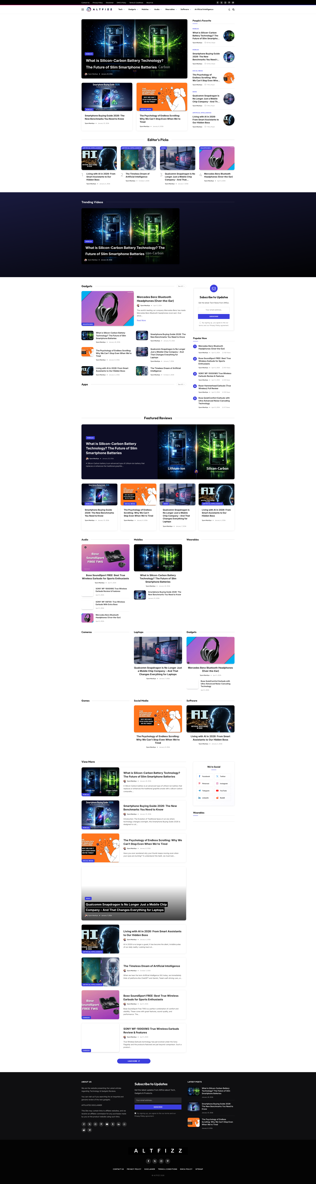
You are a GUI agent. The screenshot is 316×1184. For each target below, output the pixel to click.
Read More (141, 320)
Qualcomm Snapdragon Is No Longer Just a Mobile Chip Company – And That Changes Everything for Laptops (206, 98)
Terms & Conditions (136, 3)
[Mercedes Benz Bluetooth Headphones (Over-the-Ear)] (217, 158)
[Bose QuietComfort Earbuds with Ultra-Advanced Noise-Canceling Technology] (192, 684)
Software (185, 9)
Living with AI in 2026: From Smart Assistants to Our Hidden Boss (206, 119)
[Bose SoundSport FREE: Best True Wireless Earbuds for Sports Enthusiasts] (105, 557)
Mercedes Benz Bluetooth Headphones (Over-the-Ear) (218, 175)
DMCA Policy (121, 3)
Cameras (86, 632)
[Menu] (82, 9)
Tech (120, 9)
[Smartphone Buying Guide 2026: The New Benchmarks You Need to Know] (107, 97)
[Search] (233, 9)
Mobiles (145, 9)
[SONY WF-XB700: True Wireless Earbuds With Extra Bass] (87, 605)
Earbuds (86, 1017)
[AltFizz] (99, 9)
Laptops (138, 632)
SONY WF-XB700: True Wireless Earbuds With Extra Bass (110, 603)
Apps (84, 384)
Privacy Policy (98, 3)
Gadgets (132, 9)
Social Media (146, 109)
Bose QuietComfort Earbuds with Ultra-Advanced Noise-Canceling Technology (214, 401)
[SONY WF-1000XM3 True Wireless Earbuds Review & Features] (87, 591)
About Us (149, 3)
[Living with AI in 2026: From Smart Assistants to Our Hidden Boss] (229, 120)
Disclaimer (110, 3)
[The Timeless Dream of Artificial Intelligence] (138, 158)
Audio (156, 9)
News (195, 92)
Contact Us (85, 3)
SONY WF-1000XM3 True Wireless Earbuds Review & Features (214, 374)
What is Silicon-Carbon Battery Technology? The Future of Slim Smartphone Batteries (206, 35)
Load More (133, 1061)
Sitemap (199, 1169)
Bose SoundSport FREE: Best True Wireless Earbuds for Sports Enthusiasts (214, 361)
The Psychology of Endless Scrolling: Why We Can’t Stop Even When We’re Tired (160, 118)
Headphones (205, 148)
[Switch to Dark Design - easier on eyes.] (229, 9)
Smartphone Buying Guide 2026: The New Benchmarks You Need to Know (105, 117)
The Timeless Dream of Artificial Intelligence (137, 175)
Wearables (170, 9)
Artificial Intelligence (204, 9)
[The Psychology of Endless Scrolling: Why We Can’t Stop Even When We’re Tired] (162, 97)
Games (85, 700)
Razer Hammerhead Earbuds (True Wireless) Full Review (214, 387)
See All (180, 286)
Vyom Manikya (93, 74)
